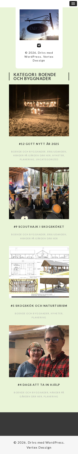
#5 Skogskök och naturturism (39, 305)
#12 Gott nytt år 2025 (39, 143)
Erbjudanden (56, 151)
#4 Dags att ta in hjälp (39, 384)
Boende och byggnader (28, 151)
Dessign (39, 60)
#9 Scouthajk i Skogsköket (39, 226)
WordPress (32, 56)
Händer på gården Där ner (32, 155)
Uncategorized (47, 159)
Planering (27, 159)
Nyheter (58, 155)
